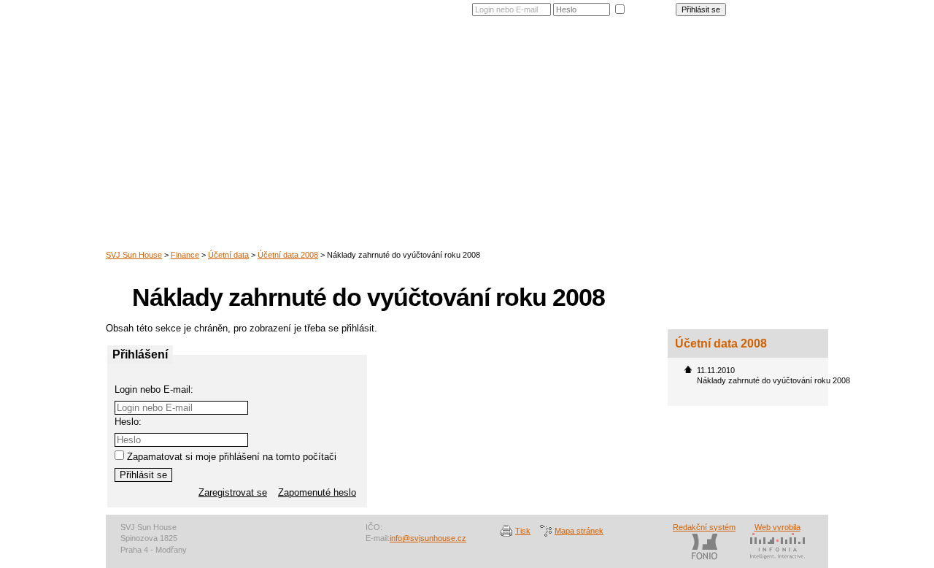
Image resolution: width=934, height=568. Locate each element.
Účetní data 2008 (288, 254)
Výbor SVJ (723, 61)
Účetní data (228, 254)
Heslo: (128, 421)
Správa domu (602, 61)
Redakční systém (704, 527)
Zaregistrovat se (792, 6)
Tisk (522, 530)
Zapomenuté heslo (788, 15)
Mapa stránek (579, 530)
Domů (419, 61)
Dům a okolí (475, 61)
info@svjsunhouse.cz (428, 538)
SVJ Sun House (134, 254)
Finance (665, 61)
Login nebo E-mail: (154, 389)
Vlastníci (536, 61)
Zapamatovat (650, 8)
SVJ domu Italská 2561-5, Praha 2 (244, 83)
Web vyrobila (777, 527)
